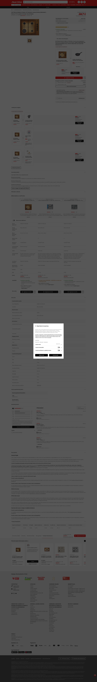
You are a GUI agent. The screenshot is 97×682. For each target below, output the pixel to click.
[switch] (58, 347)
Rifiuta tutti (41, 355)
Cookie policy (46, 342)
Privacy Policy (37, 342)
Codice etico (41, 342)
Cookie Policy (37, 340)
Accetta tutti (55, 355)
